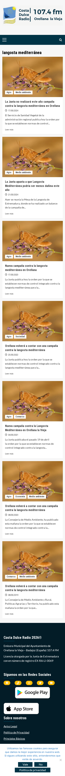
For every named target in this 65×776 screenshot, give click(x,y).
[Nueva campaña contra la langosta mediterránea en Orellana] (32, 241)
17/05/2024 (13, 110)
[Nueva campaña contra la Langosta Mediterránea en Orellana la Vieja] (32, 401)
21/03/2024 (13, 194)
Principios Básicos (14, 738)
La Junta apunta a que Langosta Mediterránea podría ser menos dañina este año (32, 186)
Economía (20, 496)
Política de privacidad (32, 770)
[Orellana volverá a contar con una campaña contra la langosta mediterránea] (32, 321)
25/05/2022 (13, 355)
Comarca (20, 416)
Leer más (9, 129)
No (41, 764)
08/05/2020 (13, 515)
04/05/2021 (13, 435)
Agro (9, 92)
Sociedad (20, 336)
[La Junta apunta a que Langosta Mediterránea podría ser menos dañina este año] (32, 157)
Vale (25, 764)
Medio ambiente (23, 92)
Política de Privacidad (16, 732)
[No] (60, 760)
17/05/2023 (13, 274)
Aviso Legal (10, 726)
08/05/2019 (13, 595)
